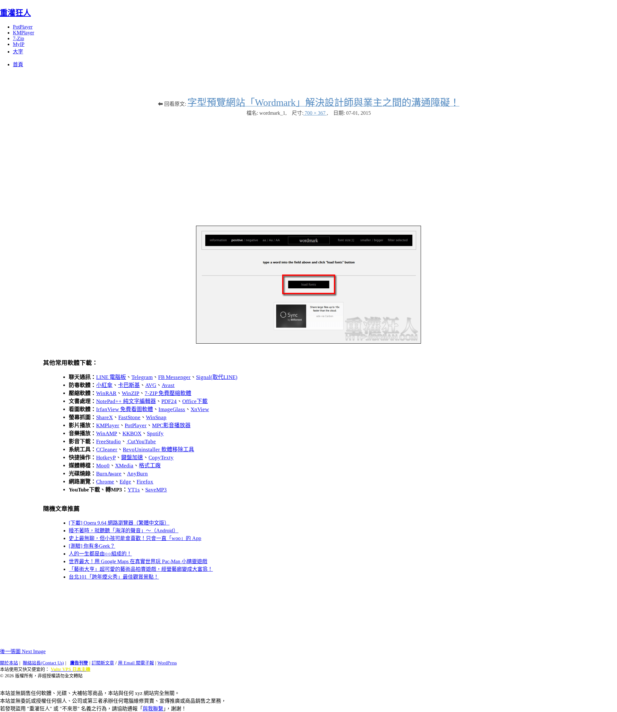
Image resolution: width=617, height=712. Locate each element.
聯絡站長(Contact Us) (43, 663)
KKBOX (131, 433)
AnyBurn (137, 474)
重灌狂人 (15, 13)
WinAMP (106, 433)
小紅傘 (104, 385)
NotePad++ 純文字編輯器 (126, 401)
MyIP (18, 44)
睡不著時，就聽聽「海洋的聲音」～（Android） (123, 530)
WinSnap (156, 417)
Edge (125, 482)
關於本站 (9, 663)
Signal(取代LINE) (216, 377)
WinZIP (130, 393)
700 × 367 (315, 113)
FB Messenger (174, 377)
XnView (200, 409)
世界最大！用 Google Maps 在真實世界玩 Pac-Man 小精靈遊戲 (138, 561)
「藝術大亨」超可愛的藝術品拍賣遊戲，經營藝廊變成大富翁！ (141, 569)
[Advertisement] (308, 168)
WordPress (167, 663)
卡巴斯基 (129, 385)
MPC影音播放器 (171, 425)
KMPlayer (23, 32)
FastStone (129, 417)
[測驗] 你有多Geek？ (92, 546)
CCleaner (106, 449)
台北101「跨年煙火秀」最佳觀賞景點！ (114, 577)
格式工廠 (150, 466)
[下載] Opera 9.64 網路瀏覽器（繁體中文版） (119, 523)
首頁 (18, 64)
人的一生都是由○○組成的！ (100, 553)
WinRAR (106, 393)
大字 (18, 51)
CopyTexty (161, 458)
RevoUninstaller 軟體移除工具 (158, 449)
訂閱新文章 (103, 663)
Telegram (142, 377)
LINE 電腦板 (111, 377)
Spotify (155, 433)
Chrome (105, 482)
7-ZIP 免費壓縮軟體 (168, 393)
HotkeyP (106, 458)
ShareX (104, 417)
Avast (168, 385)
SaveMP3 (156, 490)
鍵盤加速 (132, 458)
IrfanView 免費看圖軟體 (124, 409)
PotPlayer (22, 27)
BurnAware (108, 474)
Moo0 (103, 466)
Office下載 (195, 401)
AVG (150, 385)
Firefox (145, 482)
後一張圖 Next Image (23, 651)
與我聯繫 (153, 708)
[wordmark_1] (308, 342)
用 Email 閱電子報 (136, 663)
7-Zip (18, 38)
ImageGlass (171, 409)
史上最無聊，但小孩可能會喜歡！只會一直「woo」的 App (135, 538)
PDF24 (169, 401)
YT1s (134, 490)
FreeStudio (108, 441)
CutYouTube (141, 441)
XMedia (124, 466)
